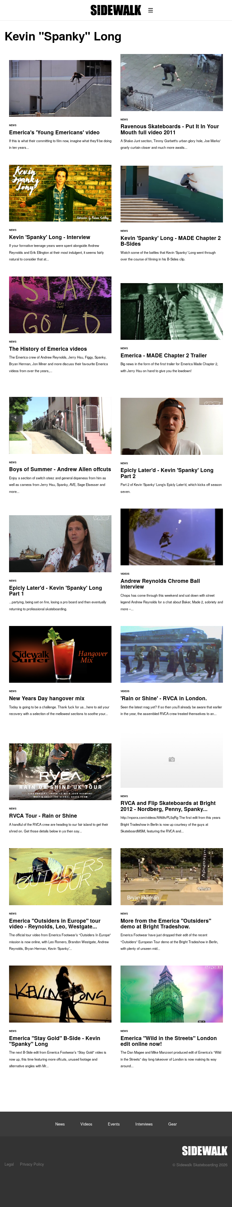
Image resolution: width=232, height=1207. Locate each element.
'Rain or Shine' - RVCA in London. (172, 674)
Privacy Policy (32, 1164)
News (60, 1124)
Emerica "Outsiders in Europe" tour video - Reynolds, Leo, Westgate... (60, 902)
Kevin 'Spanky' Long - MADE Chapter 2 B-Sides (172, 216)
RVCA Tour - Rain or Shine (60, 791)
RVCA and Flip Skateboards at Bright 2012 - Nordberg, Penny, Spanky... (172, 785)
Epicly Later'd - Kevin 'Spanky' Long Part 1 (60, 566)
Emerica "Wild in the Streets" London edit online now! (172, 1020)
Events (114, 1124)
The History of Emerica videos (60, 327)
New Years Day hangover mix (60, 674)
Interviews (144, 1124)
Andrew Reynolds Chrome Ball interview (172, 563)
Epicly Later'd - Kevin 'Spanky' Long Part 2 (172, 449)
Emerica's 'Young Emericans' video (60, 108)
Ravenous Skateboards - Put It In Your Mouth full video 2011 (172, 105)
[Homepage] (204, 1149)
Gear (172, 1124)
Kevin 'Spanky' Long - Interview (60, 216)
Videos (86, 1124)
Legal (9, 1164)
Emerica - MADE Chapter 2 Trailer (172, 331)
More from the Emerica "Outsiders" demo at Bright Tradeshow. (172, 902)
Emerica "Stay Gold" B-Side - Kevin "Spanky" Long (60, 1020)
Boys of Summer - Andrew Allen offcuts (60, 448)
